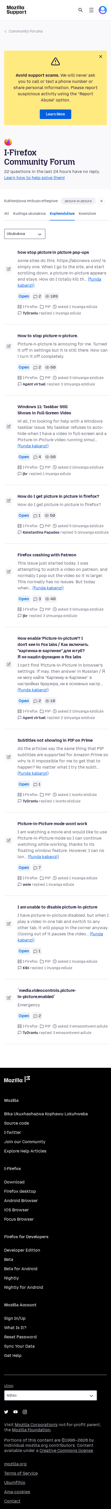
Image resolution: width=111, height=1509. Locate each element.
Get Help (12, 1355)
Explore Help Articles (25, 1151)
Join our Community (24, 1141)
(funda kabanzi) (33, 446)
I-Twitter (12, 1132)
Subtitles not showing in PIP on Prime (55, 740)
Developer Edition (22, 1250)
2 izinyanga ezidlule (78, 718)
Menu (91, 10)
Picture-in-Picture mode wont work (52, 823)
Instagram (25, 1412)
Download (14, 1182)
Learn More (55, 114)
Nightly (11, 1278)
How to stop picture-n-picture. (48, 335)
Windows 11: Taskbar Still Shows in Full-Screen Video (44, 409)
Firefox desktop (20, 1191)
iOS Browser (16, 1209)
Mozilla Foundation (31, 1429)
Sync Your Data (19, 1346)
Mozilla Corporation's (36, 1424)
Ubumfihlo (14, 1482)
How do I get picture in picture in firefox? (58, 496)
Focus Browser (19, 1219)
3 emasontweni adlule (72, 1033)
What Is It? (15, 1327)
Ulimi (8, 1386)
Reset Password (20, 1336)
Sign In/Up (15, 1318)
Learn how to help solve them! (34, 177)
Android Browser (21, 1200)
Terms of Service (21, 1473)
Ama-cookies (17, 1491)
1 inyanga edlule (67, 313)
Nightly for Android (23, 1287)
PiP (48, 307)
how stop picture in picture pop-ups (53, 252)
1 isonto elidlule (67, 801)
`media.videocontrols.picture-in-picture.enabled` (47, 993)
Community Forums (26, 31)
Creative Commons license (66, 1450)
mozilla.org (15, 1463)
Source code (16, 1123)
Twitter (6, 1412)
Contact (12, 1501)
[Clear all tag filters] (101, 201)
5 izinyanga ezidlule (91, 532)
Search (80, 10)
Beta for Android (20, 1268)
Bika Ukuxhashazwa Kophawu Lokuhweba (46, 1113)
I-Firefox (30, 307)
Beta (8, 1259)
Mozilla (17, 1080)
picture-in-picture (78, 201)
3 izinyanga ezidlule (78, 384)
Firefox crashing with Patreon (47, 554)
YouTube (15, 1412)
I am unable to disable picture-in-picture (57, 907)
